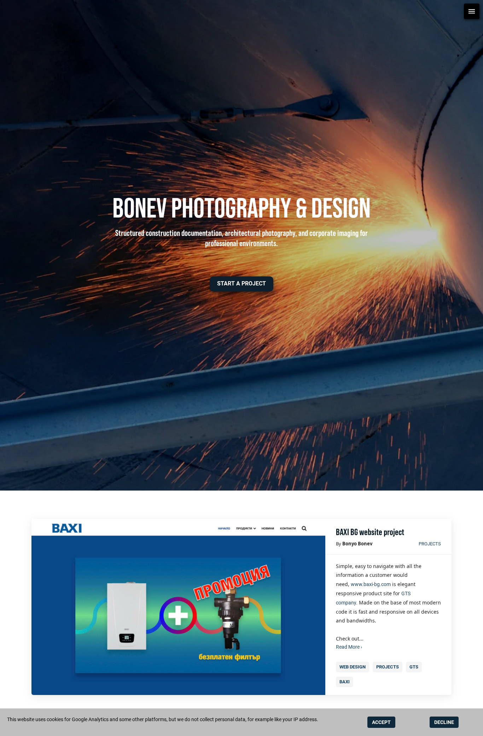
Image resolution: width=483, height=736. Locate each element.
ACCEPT (381, 722)
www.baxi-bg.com (371, 584)
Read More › (349, 647)
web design (352, 667)
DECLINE (444, 722)
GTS (413, 667)
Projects (430, 543)
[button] (241, 283)
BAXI (344, 681)
